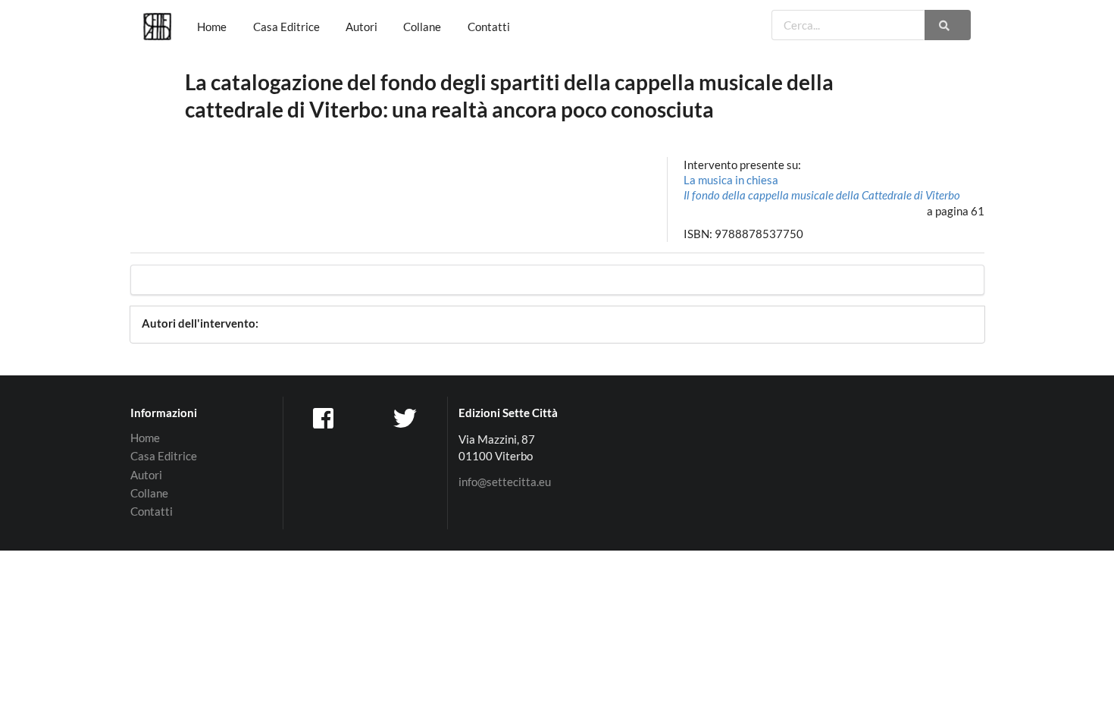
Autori (361, 26)
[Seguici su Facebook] (324, 417)
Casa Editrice (286, 26)
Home (212, 26)
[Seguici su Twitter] (407, 417)
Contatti (489, 26)
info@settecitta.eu (504, 481)
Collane (422, 26)
